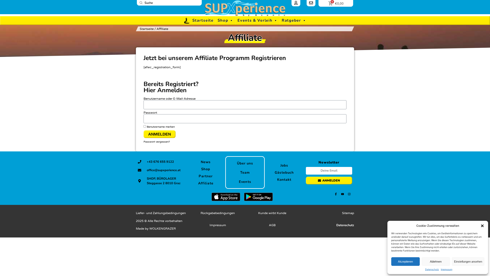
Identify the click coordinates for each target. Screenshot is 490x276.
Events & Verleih (255, 20)
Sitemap (348, 213)
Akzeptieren (405, 261)
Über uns (245, 163)
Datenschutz (432, 269)
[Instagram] (349, 194)
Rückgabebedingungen (218, 213)
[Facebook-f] (335, 194)
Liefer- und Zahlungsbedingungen (161, 213)
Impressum (446, 269)
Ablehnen (436, 261)
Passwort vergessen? (157, 141)
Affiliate (205, 183)
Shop (223, 20)
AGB (272, 225)
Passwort (150, 112)
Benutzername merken (160, 126)
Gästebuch (284, 172)
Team (245, 172)
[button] (482, 226)
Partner (206, 176)
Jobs (284, 165)
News (206, 162)
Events (245, 181)
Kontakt (284, 179)
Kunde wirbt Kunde (272, 213)
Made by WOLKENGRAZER (156, 229)
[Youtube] (342, 194)
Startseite (203, 20)
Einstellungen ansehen (468, 261)
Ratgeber (291, 20)
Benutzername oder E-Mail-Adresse (170, 98)
